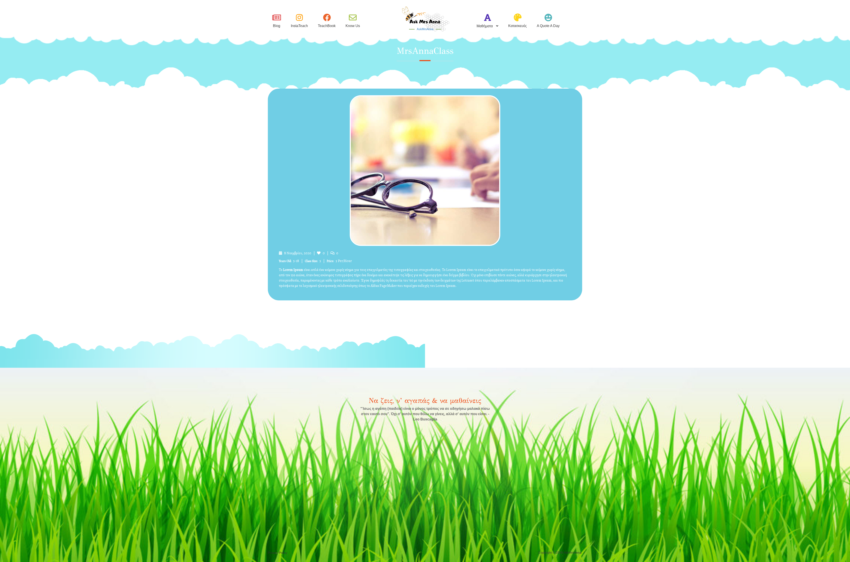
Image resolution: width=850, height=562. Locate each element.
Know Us (353, 26)
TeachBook (327, 26)
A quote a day (548, 26)
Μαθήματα (485, 26)
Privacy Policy (277, 552)
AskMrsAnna (425, 29)
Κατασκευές (517, 26)
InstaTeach (299, 26)
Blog (276, 26)
